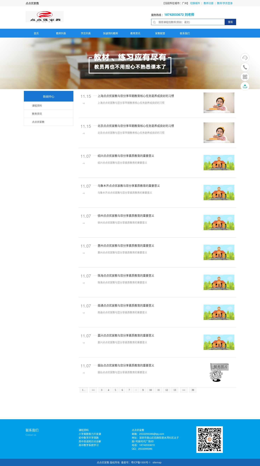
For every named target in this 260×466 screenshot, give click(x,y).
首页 (36, 33)
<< (93, 390)
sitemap (157, 462)
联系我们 (185, 33)
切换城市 (195, 3)
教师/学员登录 (225, 3)
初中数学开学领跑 (89, 437)
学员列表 (86, 33)
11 (158, 390)
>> (183, 390)
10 (150, 390)
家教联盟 (160, 33)
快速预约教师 (110, 33)
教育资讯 (135, 33)
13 (175, 390)
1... (83, 390)
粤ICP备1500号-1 (141, 462)
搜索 (230, 22)
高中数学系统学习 (89, 445)
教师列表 (61, 33)
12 (166, 390)
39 (193, 390)
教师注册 (208, 3)
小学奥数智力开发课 (90, 434)
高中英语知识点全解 (90, 441)
